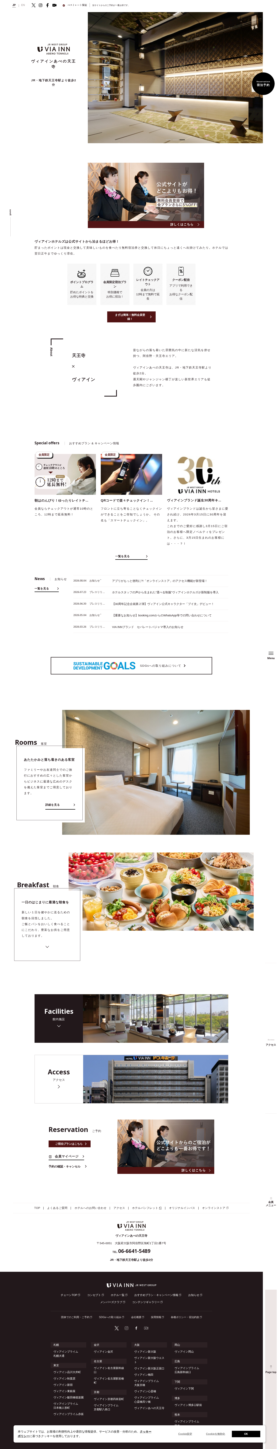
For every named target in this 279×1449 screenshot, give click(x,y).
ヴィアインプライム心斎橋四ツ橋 (146, 1399)
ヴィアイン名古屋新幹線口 (109, 1370)
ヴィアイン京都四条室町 (109, 1399)
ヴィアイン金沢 (103, 1351)
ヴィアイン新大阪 (145, 1351)
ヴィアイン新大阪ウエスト (149, 1360)
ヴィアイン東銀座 (64, 1391)
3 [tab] (182, 139)
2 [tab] (175, 139)
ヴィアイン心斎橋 (145, 1391)
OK (246, 1434)
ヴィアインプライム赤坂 (68, 1414)
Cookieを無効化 (215, 1434)
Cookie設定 (185, 1434)
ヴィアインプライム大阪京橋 (146, 1383)
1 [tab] (168, 139)
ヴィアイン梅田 (143, 1374)
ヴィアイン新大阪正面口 (149, 1368)
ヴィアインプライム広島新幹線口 (187, 1370)
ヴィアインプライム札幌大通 (65, 1353)
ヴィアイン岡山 (184, 1351)
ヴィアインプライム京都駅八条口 (106, 1407)
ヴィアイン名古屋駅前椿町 (109, 1380)
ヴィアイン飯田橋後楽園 (68, 1397)
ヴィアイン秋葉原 (64, 1378)
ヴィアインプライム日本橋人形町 (65, 1405)
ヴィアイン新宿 (63, 1384)
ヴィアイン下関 (184, 1388)
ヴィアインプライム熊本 (187, 1423)
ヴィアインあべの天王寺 (149, 1408)
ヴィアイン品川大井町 (67, 1372)
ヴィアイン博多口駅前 (188, 1405)
